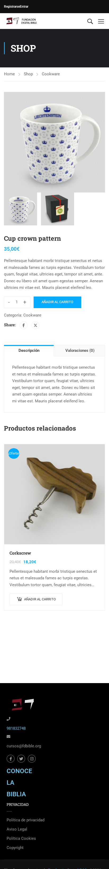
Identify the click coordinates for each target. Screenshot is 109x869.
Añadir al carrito (57, 302)
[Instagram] (32, 759)
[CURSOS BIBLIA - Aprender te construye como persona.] (21, 21)
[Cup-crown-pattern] (54, 142)
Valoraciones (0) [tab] (79, 350)
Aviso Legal (17, 829)
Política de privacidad (25, 820)
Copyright (15, 847)
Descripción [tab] (29, 350)
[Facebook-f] (11, 759)
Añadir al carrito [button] (40, 599)
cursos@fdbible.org (24, 746)
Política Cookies (21, 838)
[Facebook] (24, 325)
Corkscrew (20, 553)
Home (9, 74)
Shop (28, 74)
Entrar (24, 6)
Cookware (51, 74)
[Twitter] (35, 325)
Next (101, 142)
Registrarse (12, 6)
